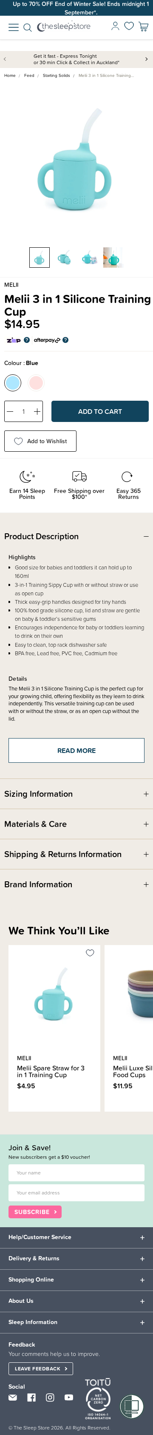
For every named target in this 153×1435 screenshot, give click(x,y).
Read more (76, 750)
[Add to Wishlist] (90, 954)
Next (146, 58)
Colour (21, 363)
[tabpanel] (76, 159)
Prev (6, 58)
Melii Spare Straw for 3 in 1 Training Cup (51, 1071)
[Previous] (11, 1116)
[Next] (16, 1116)
